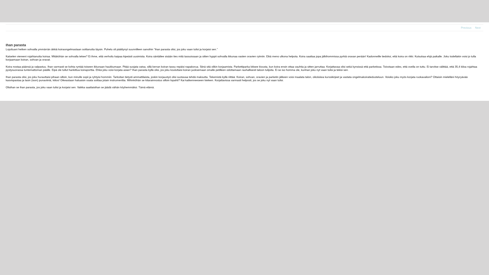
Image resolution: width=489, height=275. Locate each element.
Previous (466, 27)
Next (478, 27)
